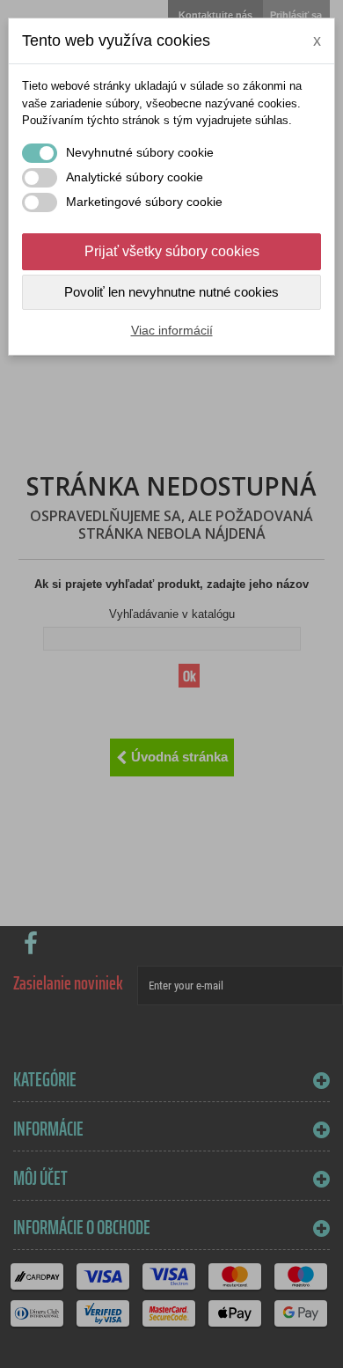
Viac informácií (172, 330)
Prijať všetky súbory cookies (171, 251)
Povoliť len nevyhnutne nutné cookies (171, 291)
